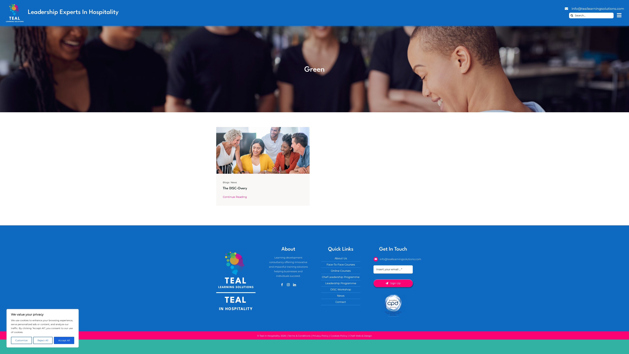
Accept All (64, 340)
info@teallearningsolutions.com (598, 9)
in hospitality (236, 309)
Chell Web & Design (360, 335)
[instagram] (288, 284)
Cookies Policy (339, 335)
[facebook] (282, 284)
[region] (43, 328)
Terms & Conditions (299, 335)
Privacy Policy (320, 335)
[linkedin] (294, 284)
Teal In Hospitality (270, 335)
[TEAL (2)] (15, 5)
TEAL (236, 300)
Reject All (43, 340)
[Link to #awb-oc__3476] (619, 15)
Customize (21, 340)
